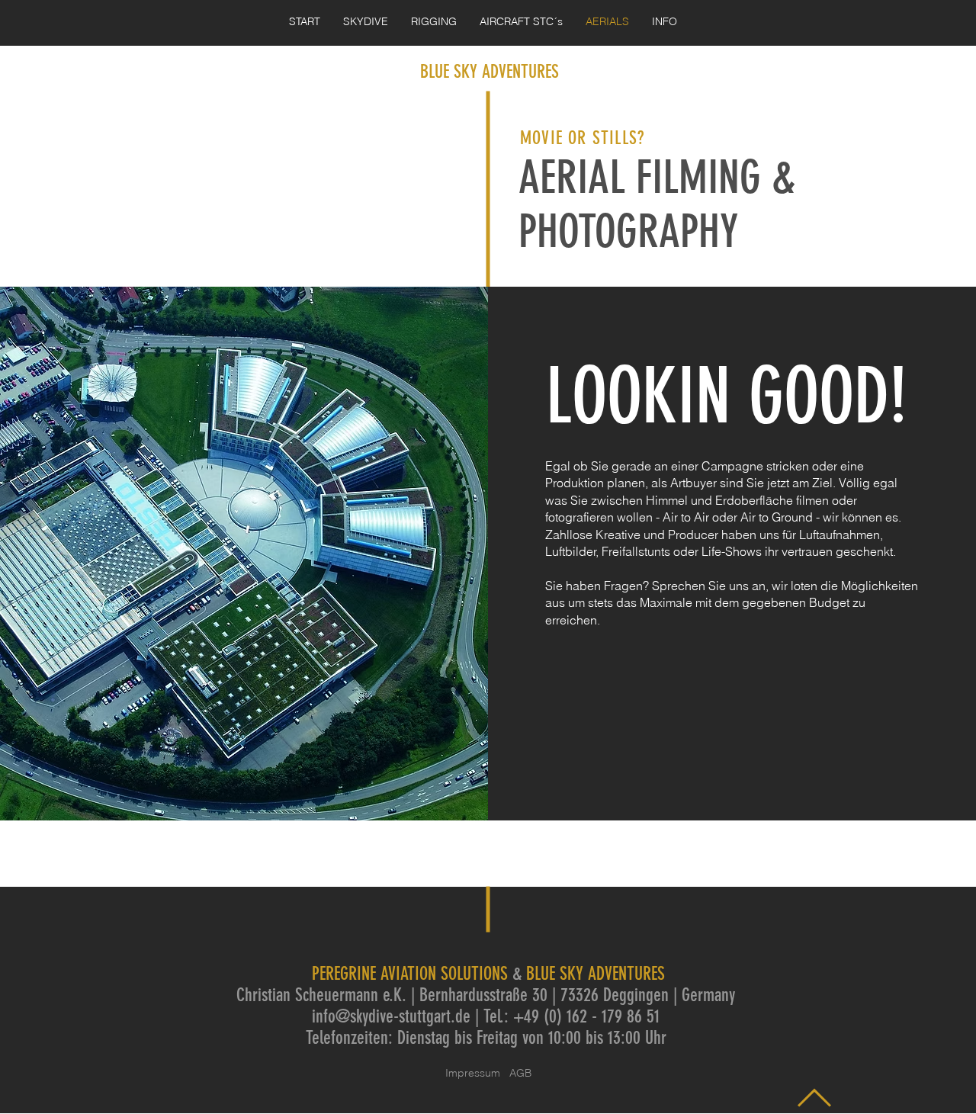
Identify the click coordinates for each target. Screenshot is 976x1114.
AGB (520, 1073)
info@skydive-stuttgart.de (391, 1016)
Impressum (477, 1073)
